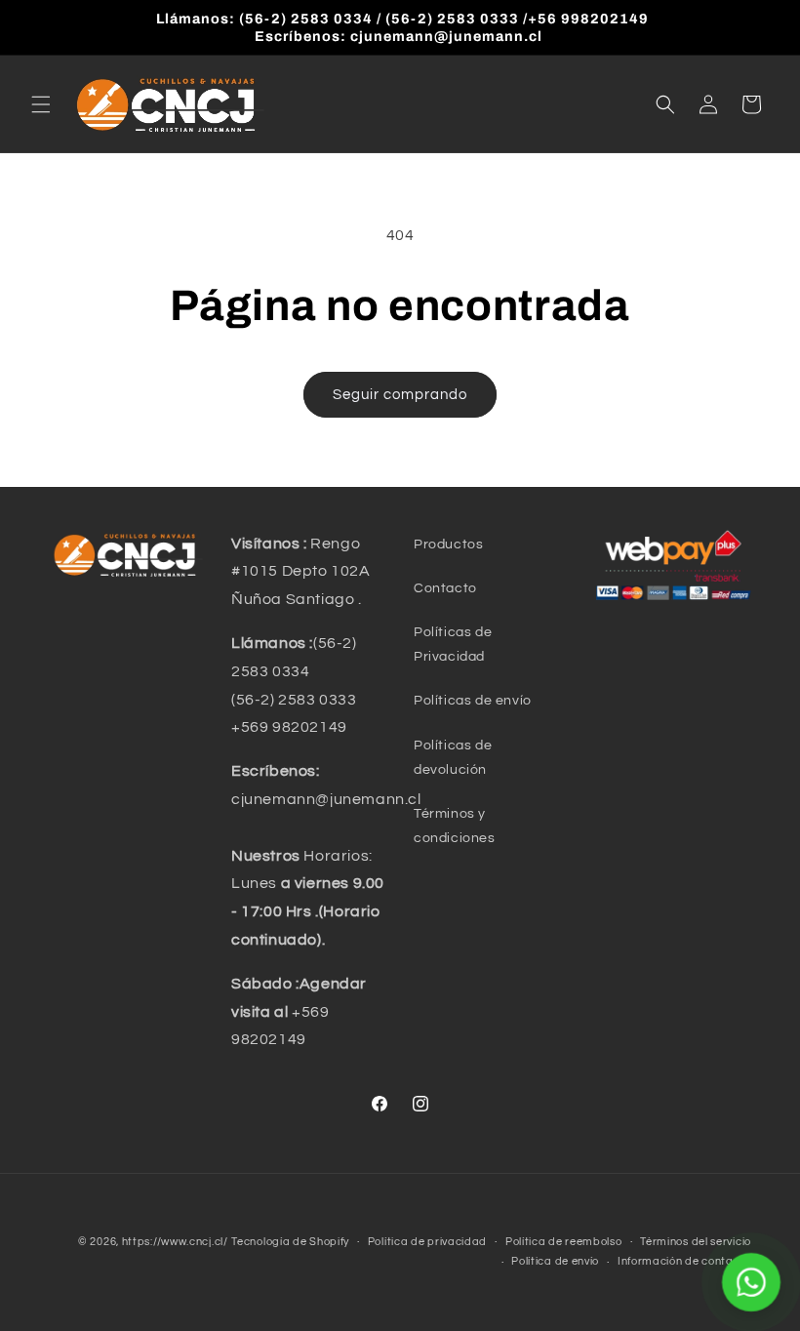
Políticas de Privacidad (453, 644)
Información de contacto (684, 1261)
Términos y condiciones (455, 826)
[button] (41, 104)
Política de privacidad (427, 1241)
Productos (448, 544)
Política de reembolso (563, 1241)
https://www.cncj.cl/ (175, 1241)
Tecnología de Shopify (290, 1241)
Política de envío (555, 1261)
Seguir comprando (400, 394)
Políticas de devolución (453, 758)
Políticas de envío (473, 700)
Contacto (445, 588)
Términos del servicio (695, 1241)
